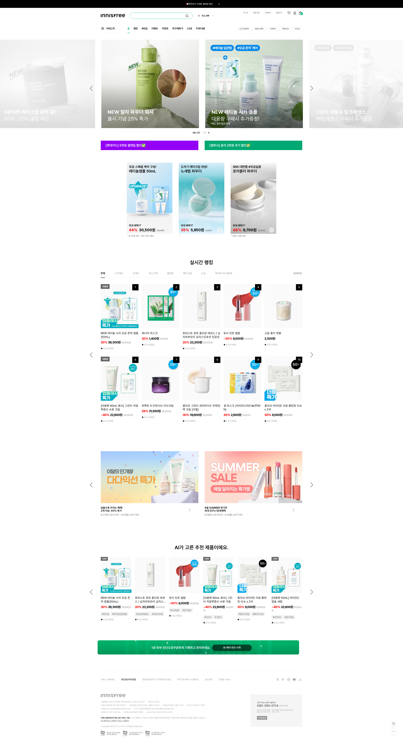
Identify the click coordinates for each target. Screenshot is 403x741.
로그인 (245, 13)
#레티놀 (105, 614)
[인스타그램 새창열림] (289, 679)
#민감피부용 (157, 614)
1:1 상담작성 (262, 718)
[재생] (208, 132)
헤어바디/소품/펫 (223, 273)
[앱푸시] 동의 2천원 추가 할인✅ (229, 145)
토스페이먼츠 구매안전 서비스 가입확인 (115, 721)
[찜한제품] (289, 13)
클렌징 (170, 273)
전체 (103, 273)
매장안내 (285, 29)
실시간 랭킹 (201, 262)
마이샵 (297, 29)
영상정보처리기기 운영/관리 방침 (156, 679)
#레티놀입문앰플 (119, 614)
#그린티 (218, 617)
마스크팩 (153, 273)
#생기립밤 (186, 610)
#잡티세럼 (289, 617)
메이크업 (187, 273)
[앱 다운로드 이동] (300, 679)
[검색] (187, 16)
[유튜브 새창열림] (294, 679)
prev (91, 354)
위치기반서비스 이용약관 (188, 679)
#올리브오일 (258, 614)
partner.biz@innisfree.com (162, 709)
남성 (203, 273)
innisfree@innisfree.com (120, 709)
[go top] (393, 731)
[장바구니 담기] (167, 230)
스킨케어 (118, 273)
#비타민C (277, 617)
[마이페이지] (295, 13)
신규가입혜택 (244, 29)
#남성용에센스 (142, 614)
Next (311, 88)
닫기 (219, 4)
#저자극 (207, 617)
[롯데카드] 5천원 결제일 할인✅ (125, 145)
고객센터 (267, 13)
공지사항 (208, 679)
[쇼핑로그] (393, 724)
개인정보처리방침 (128, 679)
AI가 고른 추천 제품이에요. (202, 547)
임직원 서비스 (225, 679)
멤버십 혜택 (259, 29)
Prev (91, 88)
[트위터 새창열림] (277, 679)
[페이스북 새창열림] (283, 679)
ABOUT (279, 13)
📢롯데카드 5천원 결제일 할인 (199, 4)
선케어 (136, 273)
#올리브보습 (244, 614)
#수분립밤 (174, 610)
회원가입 (256, 13)
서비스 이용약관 (108, 679)
